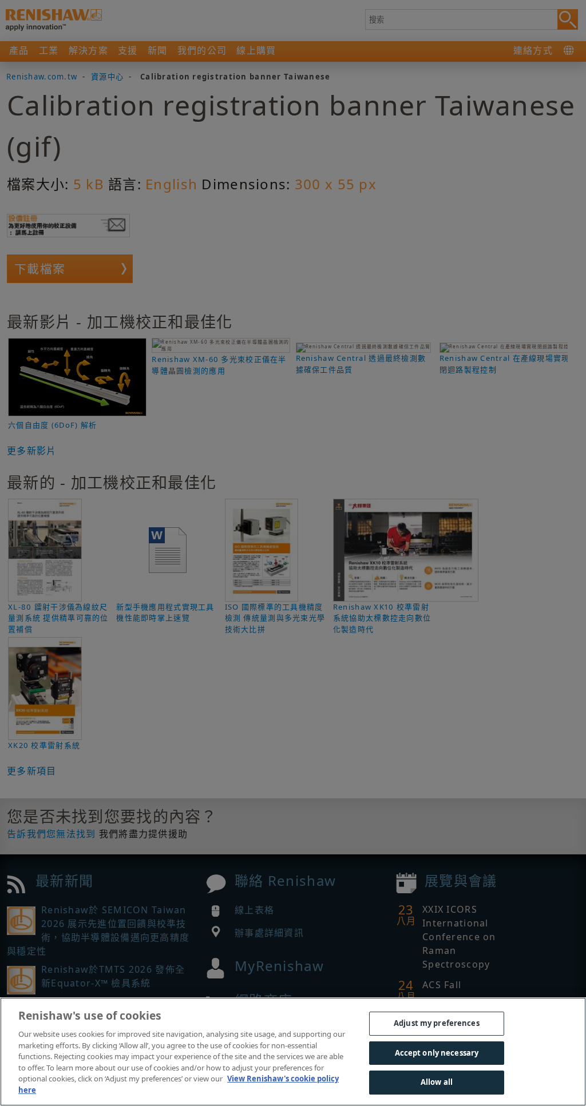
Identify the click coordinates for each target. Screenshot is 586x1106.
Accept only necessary (437, 1053)
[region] (293, 1051)
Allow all (437, 1082)
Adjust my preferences (437, 1023)
